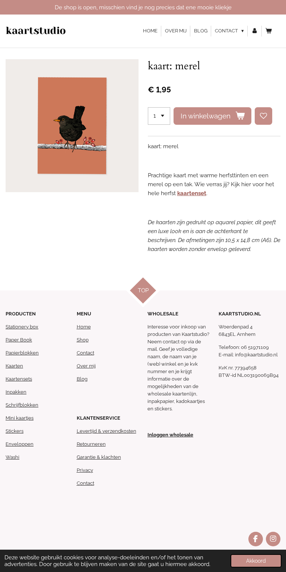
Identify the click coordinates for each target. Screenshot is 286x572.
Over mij (86, 366)
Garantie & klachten (99, 457)
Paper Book (19, 340)
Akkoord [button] (256, 561)
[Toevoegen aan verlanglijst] (263, 116)
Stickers (14, 431)
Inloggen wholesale (170, 435)
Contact (85, 353)
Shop (83, 340)
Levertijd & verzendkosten (106, 431)
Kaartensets (19, 379)
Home (84, 327)
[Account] (255, 31)
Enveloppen (20, 444)
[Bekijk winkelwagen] (269, 31)
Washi (12, 457)
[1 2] (159, 116)
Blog (82, 379)
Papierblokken (22, 353)
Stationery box (22, 327)
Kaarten (14, 366)
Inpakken (16, 392)
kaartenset (191, 193)
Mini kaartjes (20, 418)
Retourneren (91, 444)
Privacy (85, 470)
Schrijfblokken (22, 405)
